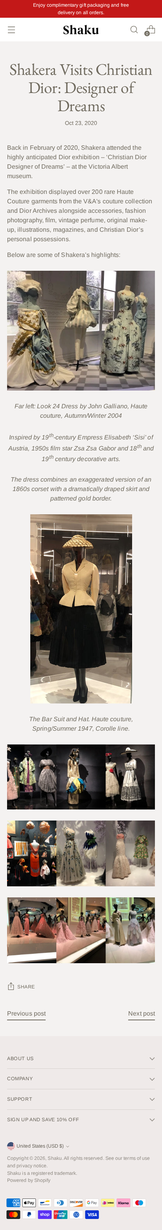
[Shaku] (81, 29)
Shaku (54, 1158)
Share (26, 987)
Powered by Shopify (28, 1180)
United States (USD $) (40, 1146)
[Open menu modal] (11, 30)
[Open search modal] (134, 30)
